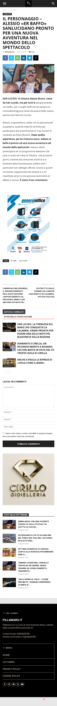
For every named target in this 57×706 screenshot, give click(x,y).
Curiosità (13, 10)
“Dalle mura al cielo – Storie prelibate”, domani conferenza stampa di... (34, 582)
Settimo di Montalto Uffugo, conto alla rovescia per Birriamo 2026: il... (35, 552)
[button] (53, 3)
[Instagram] (9, 684)
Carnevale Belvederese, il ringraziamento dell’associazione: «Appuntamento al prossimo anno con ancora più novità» (15, 295)
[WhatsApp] (17, 58)
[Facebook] (5, 58)
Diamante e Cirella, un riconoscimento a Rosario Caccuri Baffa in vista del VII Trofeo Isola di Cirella (35, 348)
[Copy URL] (35, 58)
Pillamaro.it (9, 52)
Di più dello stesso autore (18, 316)
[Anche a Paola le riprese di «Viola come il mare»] (9, 362)
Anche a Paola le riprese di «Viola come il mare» (34, 361)
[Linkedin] (23, 58)
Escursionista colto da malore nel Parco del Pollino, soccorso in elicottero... (35, 538)
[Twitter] (11, 58)
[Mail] (13, 684)
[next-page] (8, 372)
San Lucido (23, 261)
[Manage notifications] (44, 699)
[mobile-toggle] (4, 3)
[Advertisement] (28, 189)
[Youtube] (22, 684)
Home (5, 10)
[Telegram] (29, 58)
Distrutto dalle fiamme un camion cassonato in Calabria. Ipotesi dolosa (41, 292)
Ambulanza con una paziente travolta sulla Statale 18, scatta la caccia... (33, 524)
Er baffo (13, 261)
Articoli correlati (14, 312)
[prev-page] (4, 372)
